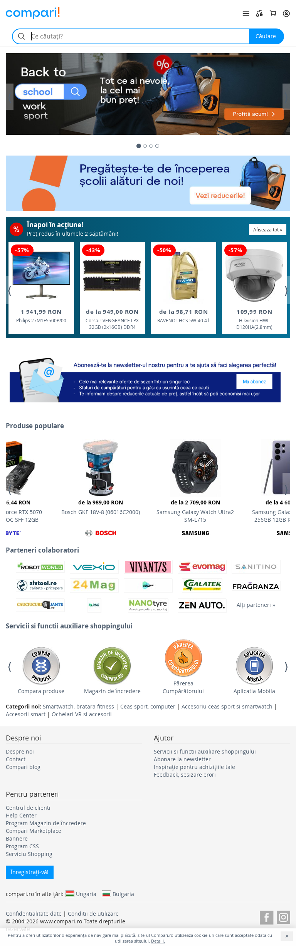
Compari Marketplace (33, 830)
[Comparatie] (259, 13)
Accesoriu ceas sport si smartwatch (227, 706)
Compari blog (23, 766)
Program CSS (22, 846)
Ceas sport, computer (147, 706)
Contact (15, 759)
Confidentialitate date (34, 913)
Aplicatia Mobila (254, 691)
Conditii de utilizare (93, 913)
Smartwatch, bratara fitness (78, 706)
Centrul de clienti (28, 807)
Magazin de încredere (112, 691)
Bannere (17, 838)
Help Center (21, 815)
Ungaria (86, 893)
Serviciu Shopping (29, 854)
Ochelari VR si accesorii (82, 714)
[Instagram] (283, 916)
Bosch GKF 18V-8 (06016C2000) (100, 507)
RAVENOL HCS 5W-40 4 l (183, 315)
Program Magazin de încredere (46, 823)
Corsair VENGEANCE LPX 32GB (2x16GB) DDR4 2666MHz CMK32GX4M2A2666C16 (112, 320)
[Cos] (273, 13)
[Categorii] (246, 13)
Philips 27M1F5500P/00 (41, 315)
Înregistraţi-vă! (30, 872)
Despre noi (20, 751)
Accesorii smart (25, 714)
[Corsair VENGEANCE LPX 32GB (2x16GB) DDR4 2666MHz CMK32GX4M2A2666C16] (112, 275)
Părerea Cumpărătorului (183, 687)
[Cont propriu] (286, 13)
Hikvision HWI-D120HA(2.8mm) (254, 319)
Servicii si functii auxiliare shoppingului (205, 751)
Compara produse (41, 691)
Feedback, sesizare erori (185, 774)
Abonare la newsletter (182, 759)
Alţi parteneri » (256, 604)
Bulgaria (123, 893)
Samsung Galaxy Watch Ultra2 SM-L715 (195, 511)
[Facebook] (266, 916)
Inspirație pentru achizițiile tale (194, 766)
